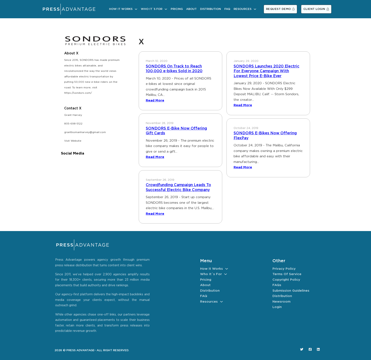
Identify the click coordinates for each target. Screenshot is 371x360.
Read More (155, 100)
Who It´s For (151, 9)
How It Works (120, 9)
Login (277, 307)
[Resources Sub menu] (255, 9)
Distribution (210, 9)
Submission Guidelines (290, 290)
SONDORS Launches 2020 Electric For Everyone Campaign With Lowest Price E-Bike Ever (266, 71)
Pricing (177, 9)
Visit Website (72, 141)
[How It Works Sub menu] (136, 9)
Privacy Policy (284, 268)
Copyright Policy (286, 279)
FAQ (227, 9)
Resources (242, 9)
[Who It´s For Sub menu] (165, 9)
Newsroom (281, 301)
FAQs (276, 285)
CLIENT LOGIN (314, 9)
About (191, 9)
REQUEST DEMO (278, 9)
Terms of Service (286, 274)
